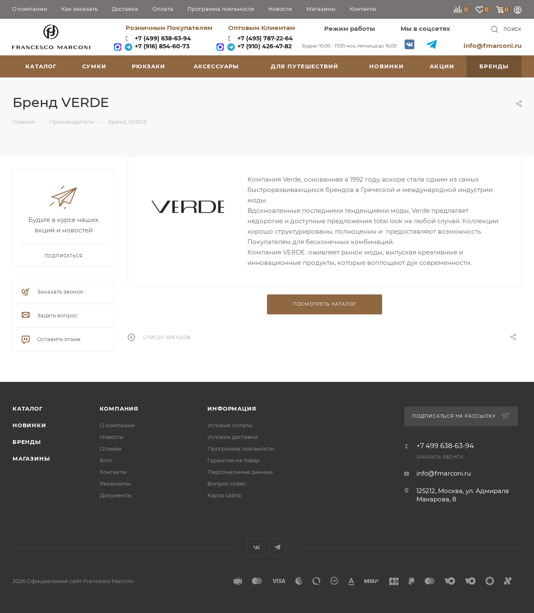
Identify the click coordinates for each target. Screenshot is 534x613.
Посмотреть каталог (324, 304)
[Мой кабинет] (517, 11)
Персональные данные (240, 471)
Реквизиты (115, 483)
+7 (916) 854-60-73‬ (161, 46)
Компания (119, 408)
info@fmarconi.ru (492, 46)
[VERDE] (187, 207)
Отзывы (110, 448)
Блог (106, 460)
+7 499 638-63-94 (445, 446)
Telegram (432, 44)
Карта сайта (224, 495)
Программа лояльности (240, 448)
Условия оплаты (229, 425)
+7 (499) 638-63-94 (162, 38)
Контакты (113, 471)
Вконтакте (409, 44)
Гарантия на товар (233, 460)
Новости (111, 437)
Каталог (28, 408)
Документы (115, 495)
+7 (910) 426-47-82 (264, 46)
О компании (117, 425)
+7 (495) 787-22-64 (265, 38)
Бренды (27, 442)
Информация (231, 408)
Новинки (29, 425)
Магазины (31, 458)
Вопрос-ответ (226, 483)
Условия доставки (232, 437)
